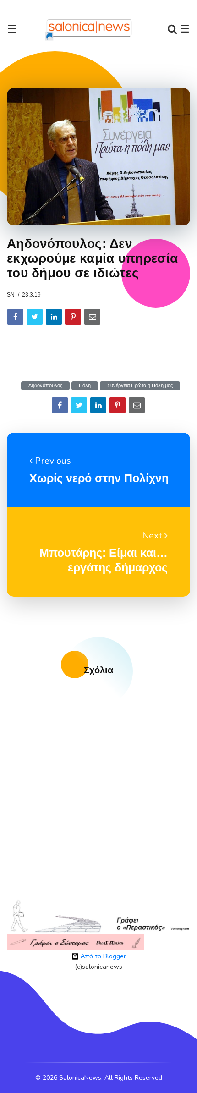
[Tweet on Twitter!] (35, 317)
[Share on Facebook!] (15, 317)
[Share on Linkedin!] (54, 317)
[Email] (92, 317)
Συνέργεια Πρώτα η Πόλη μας (140, 385)
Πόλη (85, 385)
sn (11, 294)
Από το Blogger (102, 956)
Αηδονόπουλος (45, 385)
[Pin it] (73, 317)
